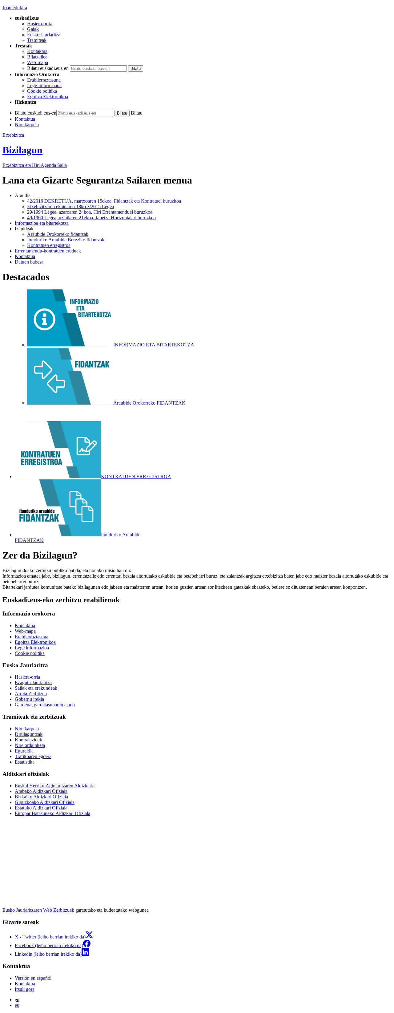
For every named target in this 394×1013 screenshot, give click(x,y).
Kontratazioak (28, 739)
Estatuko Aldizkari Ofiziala (41, 807)
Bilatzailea (37, 56)
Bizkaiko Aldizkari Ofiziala (41, 796)
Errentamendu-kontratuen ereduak (48, 250)
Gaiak (33, 29)
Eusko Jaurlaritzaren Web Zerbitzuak (38, 910)
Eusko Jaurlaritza (43, 34)
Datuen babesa (29, 261)
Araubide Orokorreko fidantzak (57, 234)
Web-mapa (37, 62)
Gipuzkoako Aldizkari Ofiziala (44, 802)
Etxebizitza (13, 135)
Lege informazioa (32, 647)
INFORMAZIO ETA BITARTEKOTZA (153, 344)
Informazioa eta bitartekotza (42, 223)
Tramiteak (36, 40)
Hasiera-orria (39, 23)
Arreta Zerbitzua (31, 693)
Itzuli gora (24, 989)
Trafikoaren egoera (33, 756)
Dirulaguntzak (28, 734)
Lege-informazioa (44, 85)
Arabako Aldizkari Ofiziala (41, 791)
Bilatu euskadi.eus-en (48, 68)
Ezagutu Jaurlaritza (33, 682)
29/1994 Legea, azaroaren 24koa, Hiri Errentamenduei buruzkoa (89, 212)
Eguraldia (24, 750)
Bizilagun (22, 149)
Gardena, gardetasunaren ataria (45, 704)
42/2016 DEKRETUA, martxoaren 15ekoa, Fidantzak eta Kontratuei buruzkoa (104, 201)
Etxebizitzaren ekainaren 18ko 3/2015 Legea (70, 206)
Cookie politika (42, 91)
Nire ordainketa (30, 745)
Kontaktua (37, 51)
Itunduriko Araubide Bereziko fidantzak (65, 239)
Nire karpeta (27, 124)
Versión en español (33, 978)
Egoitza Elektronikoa (47, 96)
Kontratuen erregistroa (48, 245)
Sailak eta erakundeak (36, 688)
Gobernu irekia (29, 699)
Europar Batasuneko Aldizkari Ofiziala (52, 813)
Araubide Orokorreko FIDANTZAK (149, 403)
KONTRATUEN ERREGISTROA (136, 476)
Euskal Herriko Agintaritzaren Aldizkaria (54, 785)
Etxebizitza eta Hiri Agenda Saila (34, 165)
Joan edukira (14, 7)
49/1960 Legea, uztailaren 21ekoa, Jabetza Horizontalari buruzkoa (91, 217)
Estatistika (24, 762)
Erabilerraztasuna (44, 80)
